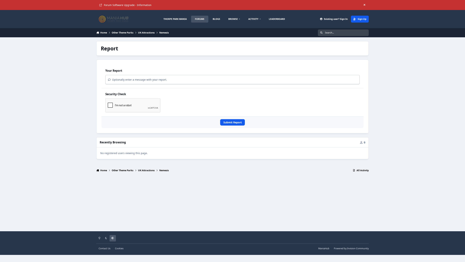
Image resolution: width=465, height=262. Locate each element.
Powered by (351, 248)
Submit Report (232, 122)
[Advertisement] (232, 203)
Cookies (119, 248)
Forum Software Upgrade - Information (127, 5)
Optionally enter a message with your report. (139, 79)
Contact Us (104, 248)
